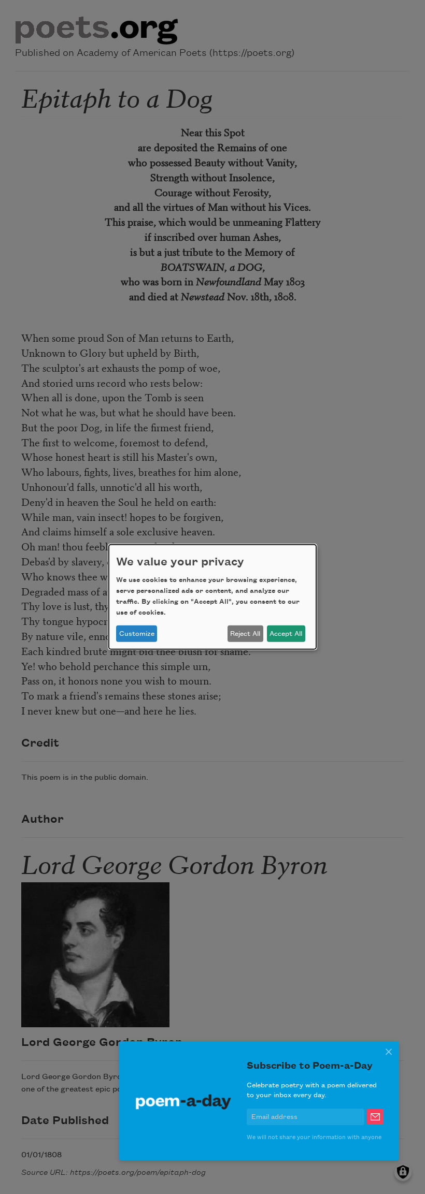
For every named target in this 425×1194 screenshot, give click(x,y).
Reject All (245, 633)
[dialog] (212, 597)
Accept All (286, 633)
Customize (136, 633)
